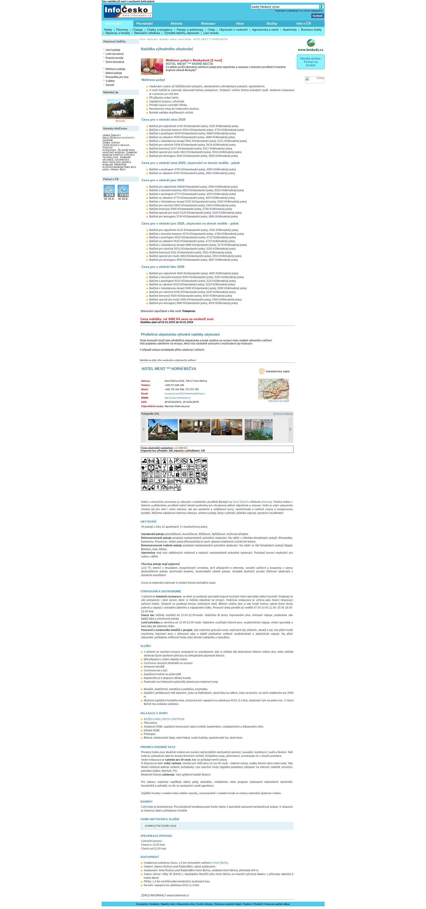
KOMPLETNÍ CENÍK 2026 (160, 825)
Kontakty (154, 904)
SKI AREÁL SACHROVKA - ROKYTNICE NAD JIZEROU (117, 161)
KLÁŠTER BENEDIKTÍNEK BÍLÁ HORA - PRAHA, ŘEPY (119, 168)
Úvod (142, 39)
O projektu (142, 904)
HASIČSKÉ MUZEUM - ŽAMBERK (120, 152)
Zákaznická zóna (186, 904)
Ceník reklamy (205, 904)
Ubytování (112, 23)
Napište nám (168, 904)
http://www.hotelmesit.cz (178, 397)
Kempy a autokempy (190, 29)
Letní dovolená (115, 54)
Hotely (108, 29)
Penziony (122, 29)
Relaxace (208, 23)
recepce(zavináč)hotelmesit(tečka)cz (185, 393)
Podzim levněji (114, 58)
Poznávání (144, 23)
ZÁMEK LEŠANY (111, 142)
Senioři (110, 85)
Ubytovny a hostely (117, 33)
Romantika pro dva (117, 77)
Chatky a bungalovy (160, 29)
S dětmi (110, 81)
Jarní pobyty (113, 50)
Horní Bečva (185, 39)
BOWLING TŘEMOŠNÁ (114, 164)
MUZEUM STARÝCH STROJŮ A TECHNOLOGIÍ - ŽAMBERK (118, 156)
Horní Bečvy (220, 862)
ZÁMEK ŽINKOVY (112, 135)
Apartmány (290, 29)
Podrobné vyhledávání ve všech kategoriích (299, 10)
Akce (240, 23)
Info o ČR (303, 23)
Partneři (258, 904)
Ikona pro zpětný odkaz (277, 904)
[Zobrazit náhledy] (283, 413)
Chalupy (137, 29)
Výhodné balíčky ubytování (181, 33)
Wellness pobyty (115, 69)
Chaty (211, 29)
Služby (271, 23)
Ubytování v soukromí (233, 29)
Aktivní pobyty (113, 73)
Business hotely (311, 29)
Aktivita (176, 23)
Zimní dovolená (115, 62)
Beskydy (120, 120)
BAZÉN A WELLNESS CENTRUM (164, 719)
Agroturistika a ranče (265, 29)
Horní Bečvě (240, 501)
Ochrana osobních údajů (228, 904)
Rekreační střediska (147, 33)
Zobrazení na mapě (278, 401)
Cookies (247, 904)
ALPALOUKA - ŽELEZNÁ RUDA (119, 150)
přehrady (266, 501)
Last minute (211, 33)
